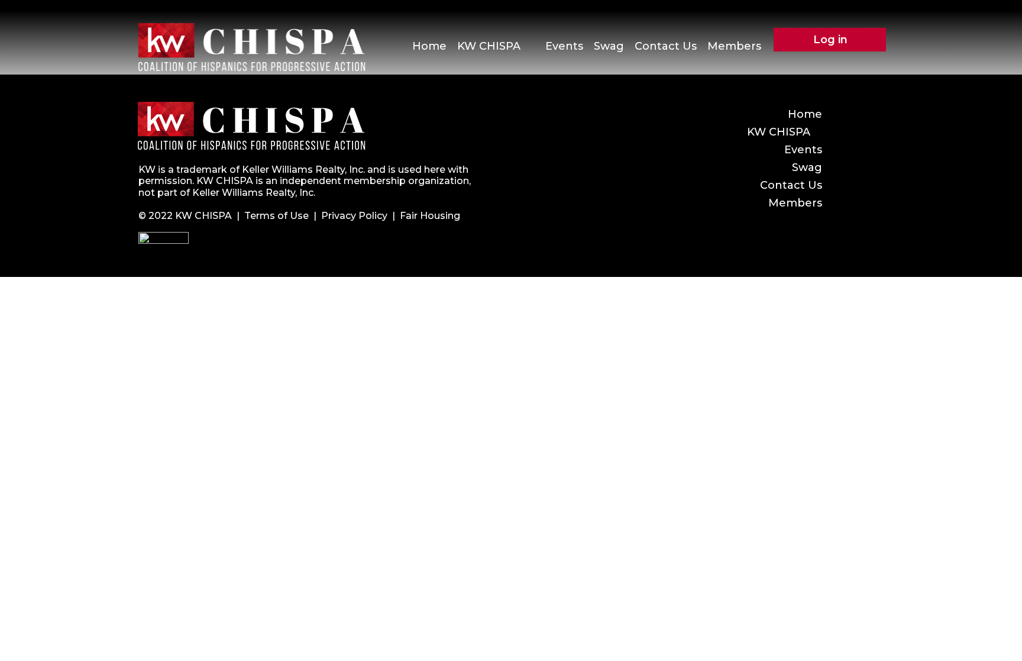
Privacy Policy (354, 215)
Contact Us (666, 46)
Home (429, 46)
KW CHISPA (488, 46)
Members (734, 46)
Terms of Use (276, 215)
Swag (609, 46)
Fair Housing (430, 215)
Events (564, 46)
